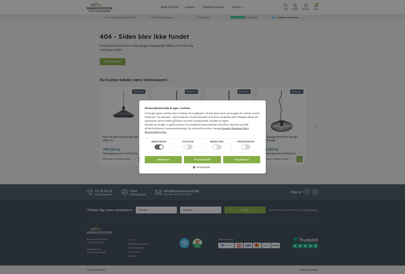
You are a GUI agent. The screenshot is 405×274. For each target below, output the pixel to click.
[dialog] (202, 137)
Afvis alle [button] (163, 159)
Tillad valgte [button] (202, 159)
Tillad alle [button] (242, 159)
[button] (202, 168)
